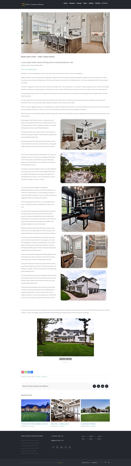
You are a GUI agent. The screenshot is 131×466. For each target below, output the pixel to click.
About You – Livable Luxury (30, 424)
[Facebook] (53, 447)
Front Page (37, 376)
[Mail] (65, 447)
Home (83, 436)
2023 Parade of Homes (58, 424)
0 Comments (44, 376)
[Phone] (69, 447)
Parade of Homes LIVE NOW (90, 424)
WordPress (60, 462)
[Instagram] (57, 447)
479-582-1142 (59, 440)
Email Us (95, 462)
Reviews (91, 436)
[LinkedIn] (61, 447)
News (83, 439)
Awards (99, 436)
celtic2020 (24, 376)
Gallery (91, 439)
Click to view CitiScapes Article (29, 69)
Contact (99, 439)
